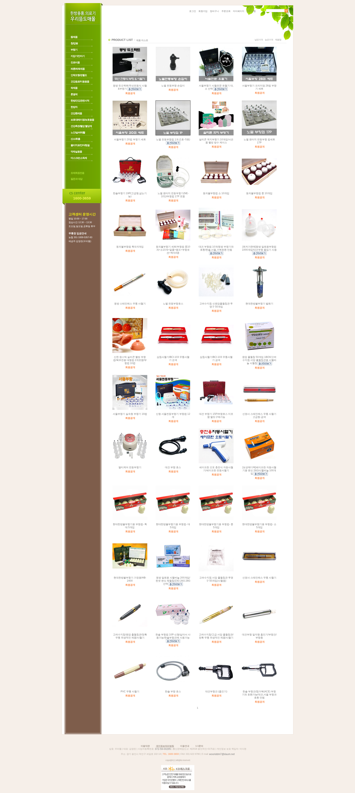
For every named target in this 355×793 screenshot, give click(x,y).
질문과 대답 (76, 179)
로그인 (192, 11)
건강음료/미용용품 (80, 81)
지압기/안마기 (78, 56)
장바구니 (214, 11)
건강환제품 (76, 113)
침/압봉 (74, 43)
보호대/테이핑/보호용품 (82, 119)
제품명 (278, 39)
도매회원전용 (77, 173)
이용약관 (145, 746)
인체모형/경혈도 (79, 75)
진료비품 (75, 62)
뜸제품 (74, 37)
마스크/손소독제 (79, 158)
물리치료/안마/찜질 (80, 145)
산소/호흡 (75, 138)
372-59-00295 (163, 749)
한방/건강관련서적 (80, 100)
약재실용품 (76, 151)
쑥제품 (74, 87)
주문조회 (226, 11)
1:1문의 (199, 746)
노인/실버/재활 (78, 132)
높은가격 (269, 39)
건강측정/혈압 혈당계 (81, 126)
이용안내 (184, 746)
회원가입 (202, 11)
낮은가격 (259, 39)
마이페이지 (238, 11)
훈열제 (74, 94)
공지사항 (251, 11)
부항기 (74, 49)
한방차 (74, 107)
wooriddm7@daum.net (222, 754)
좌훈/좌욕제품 (78, 68)
